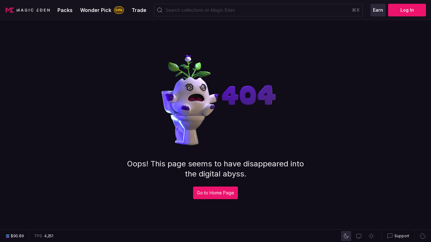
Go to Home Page (215, 192)
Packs (65, 10)
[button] (397, 236)
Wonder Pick (101, 10)
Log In (407, 10)
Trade (139, 10)
